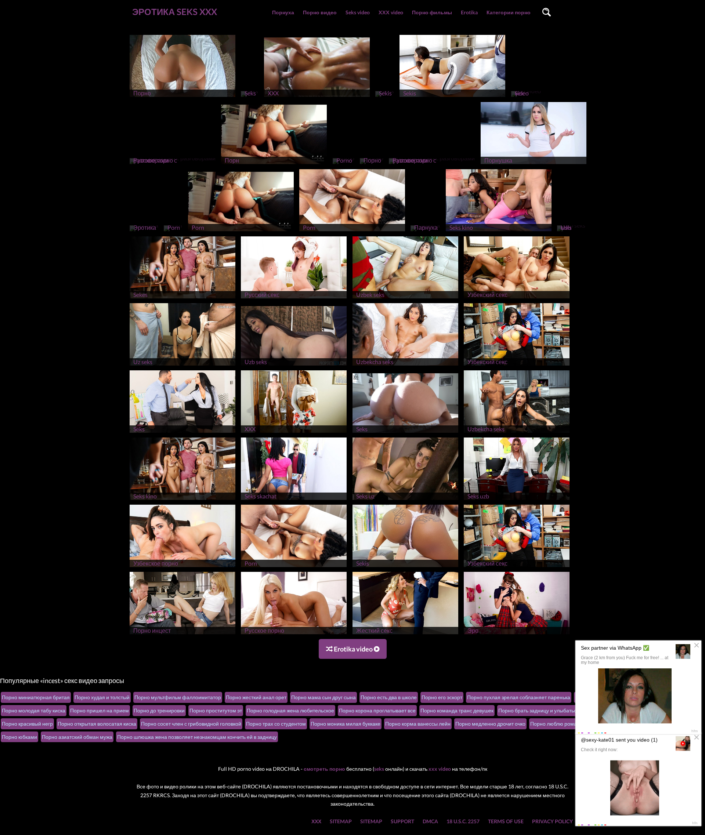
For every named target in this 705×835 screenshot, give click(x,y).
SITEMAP (341, 821)
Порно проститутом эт (215, 710)
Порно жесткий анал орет (256, 697)
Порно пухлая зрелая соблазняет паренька (518, 697)
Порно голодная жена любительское (290, 710)
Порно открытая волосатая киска (97, 723)
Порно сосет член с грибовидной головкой (191, 723)
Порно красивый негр (27, 723)
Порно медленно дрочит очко (490, 723)
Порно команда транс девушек (457, 710)
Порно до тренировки (159, 710)
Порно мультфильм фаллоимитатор (177, 697)
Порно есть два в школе (389, 697)
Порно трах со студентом (276, 723)
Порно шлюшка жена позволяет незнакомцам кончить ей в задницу (197, 737)
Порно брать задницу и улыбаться (538, 710)
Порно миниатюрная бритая (36, 697)
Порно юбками (19, 737)
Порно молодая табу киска (33, 710)
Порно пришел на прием (99, 710)
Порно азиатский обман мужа (77, 737)
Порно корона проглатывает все (377, 710)
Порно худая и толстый (102, 697)
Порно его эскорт (442, 697)
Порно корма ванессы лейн (418, 723)
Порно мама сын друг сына (323, 697)
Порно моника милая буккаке (345, 723)
